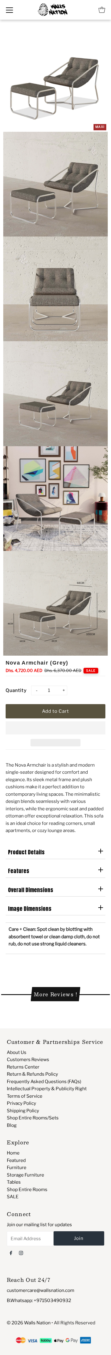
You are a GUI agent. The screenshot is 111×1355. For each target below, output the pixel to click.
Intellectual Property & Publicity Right (47, 1088)
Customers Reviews (28, 1059)
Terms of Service (24, 1096)
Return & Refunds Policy (32, 1074)
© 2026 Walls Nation (29, 1323)
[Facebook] (11, 1252)
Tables (14, 1182)
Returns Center (23, 1067)
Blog (12, 1125)
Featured (16, 1160)
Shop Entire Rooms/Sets (33, 1118)
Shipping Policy (23, 1110)
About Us (16, 1052)
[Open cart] (102, 10)
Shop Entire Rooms (27, 1189)
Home (13, 1153)
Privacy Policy (21, 1103)
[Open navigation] (9, 10)
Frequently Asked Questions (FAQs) (44, 1081)
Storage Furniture (25, 1175)
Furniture (16, 1167)
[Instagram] (21, 1252)
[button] (56, 727)
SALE (13, 1196)
